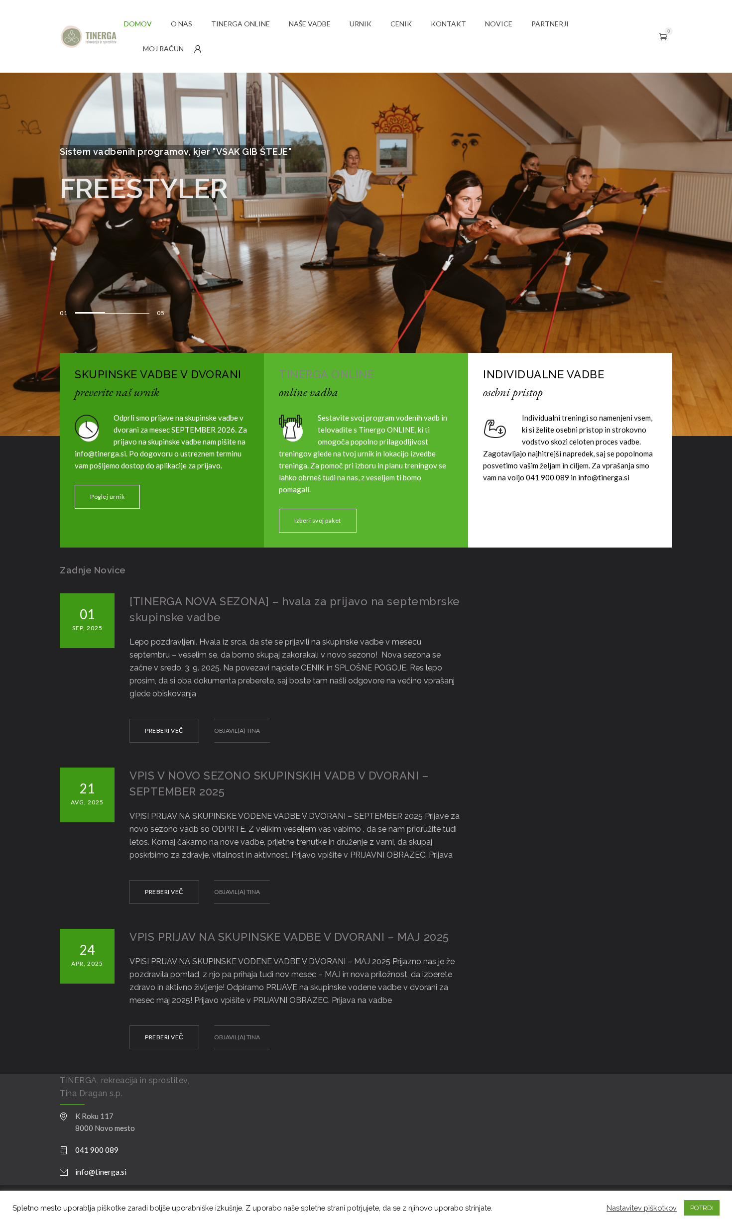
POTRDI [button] (702, 1208)
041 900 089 (97, 1149)
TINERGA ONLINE (240, 23)
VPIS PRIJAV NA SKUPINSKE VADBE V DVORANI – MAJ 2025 (289, 936)
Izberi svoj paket (317, 520)
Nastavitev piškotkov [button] (642, 1208)
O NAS (181, 23)
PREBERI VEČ (164, 730)
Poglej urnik (107, 496)
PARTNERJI (550, 23)
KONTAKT (448, 23)
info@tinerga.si (100, 1171)
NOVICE (498, 23)
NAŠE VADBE (310, 23)
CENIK (401, 23)
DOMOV (138, 23)
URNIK (360, 23)
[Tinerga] (92, 36)
